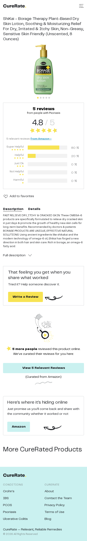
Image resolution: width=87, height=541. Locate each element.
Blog (48, 518)
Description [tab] (13, 209)
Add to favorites (22, 196)
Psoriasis (9, 512)
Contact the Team (58, 498)
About (49, 491)
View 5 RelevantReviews (43, 367)
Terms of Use (54, 512)
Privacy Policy (55, 505)
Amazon (18, 426)
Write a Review (25, 296)
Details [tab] (34, 209)
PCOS (7, 505)
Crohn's (8, 491)
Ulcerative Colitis (15, 518)
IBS (6, 498)
